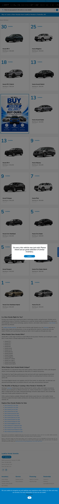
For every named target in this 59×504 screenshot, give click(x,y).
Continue (29, 256)
